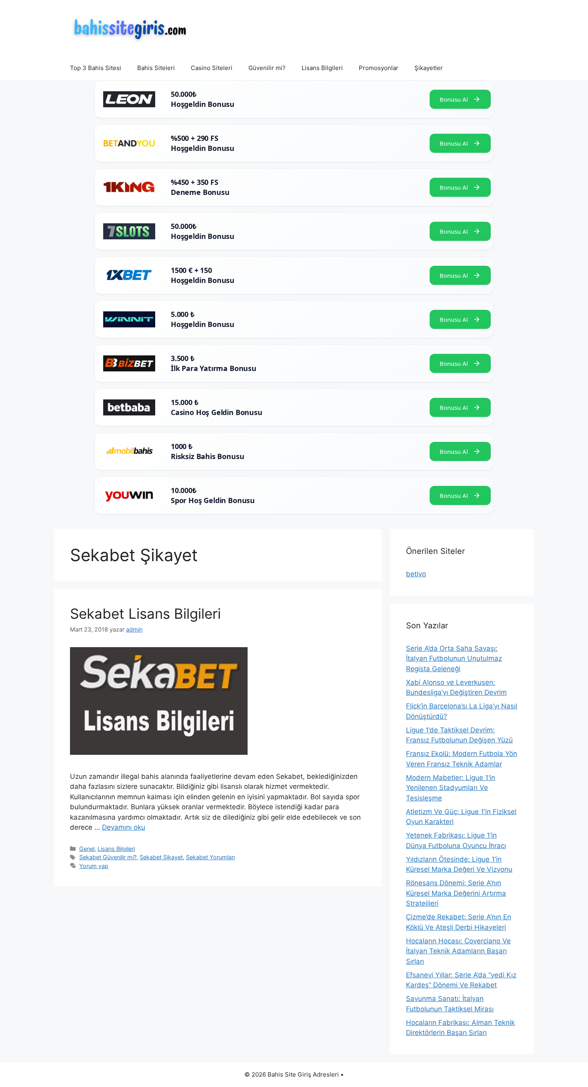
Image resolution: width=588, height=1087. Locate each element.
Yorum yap (93, 865)
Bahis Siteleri (156, 68)
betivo (416, 574)
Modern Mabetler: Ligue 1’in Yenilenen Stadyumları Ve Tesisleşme (450, 788)
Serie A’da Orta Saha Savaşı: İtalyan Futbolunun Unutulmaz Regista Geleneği (454, 658)
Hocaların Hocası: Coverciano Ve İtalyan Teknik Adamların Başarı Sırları (458, 951)
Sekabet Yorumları (210, 857)
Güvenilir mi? (267, 68)
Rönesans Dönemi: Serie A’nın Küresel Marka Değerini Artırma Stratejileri (456, 893)
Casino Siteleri (211, 68)
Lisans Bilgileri (322, 68)
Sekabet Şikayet (161, 857)
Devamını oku (123, 827)
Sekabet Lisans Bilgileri (145, 613)
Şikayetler (428, 68)
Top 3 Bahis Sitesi (95, 68)
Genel (86, 848)
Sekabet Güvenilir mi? (107, 857)
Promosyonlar (378, 68)
